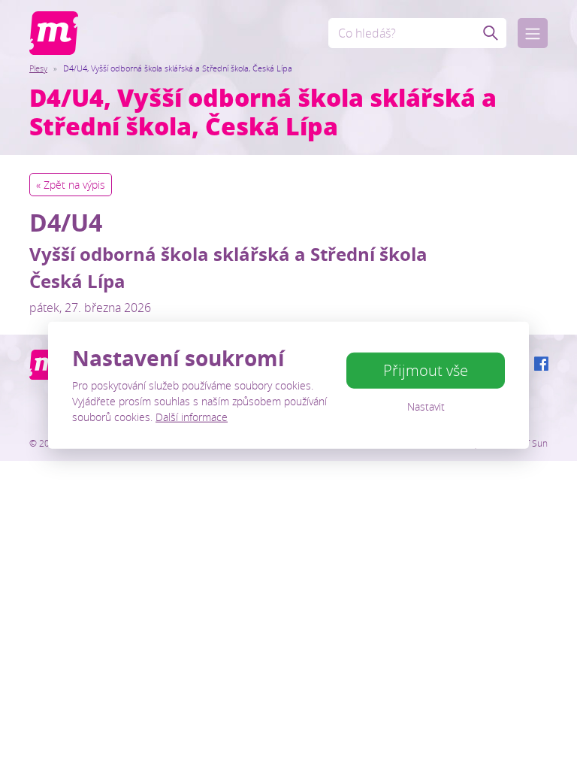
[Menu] (533, 33)
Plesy (38, 68)
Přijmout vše (425, 370)
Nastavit (426, 406)
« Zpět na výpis (70, 184)
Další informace (192, 416)
